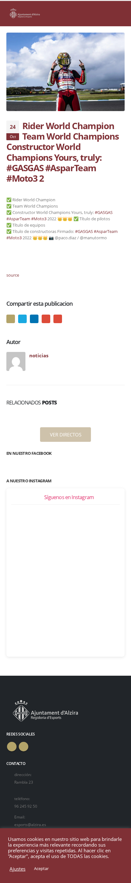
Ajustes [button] (17, 869)
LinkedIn (34, 319)
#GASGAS (104, 212)
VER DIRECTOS (65, 434)
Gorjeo (22, 319)
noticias (38, 355)
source (12, 275)
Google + (46, 319)
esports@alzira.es (30, 824)
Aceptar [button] (41, 868)
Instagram (23, 746)
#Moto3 (38, 219)
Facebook (10, 319)
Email (57, 319)
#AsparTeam (18, 219)
